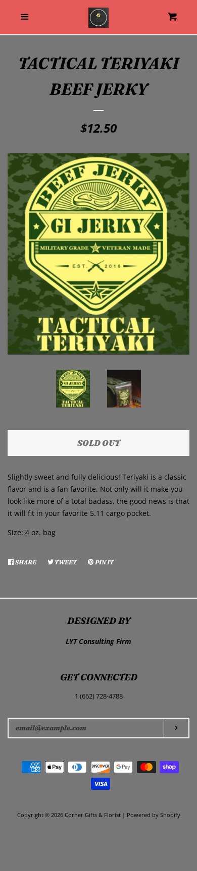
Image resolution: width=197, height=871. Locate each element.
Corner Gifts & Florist (93, 815)
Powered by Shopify (153, 815)
